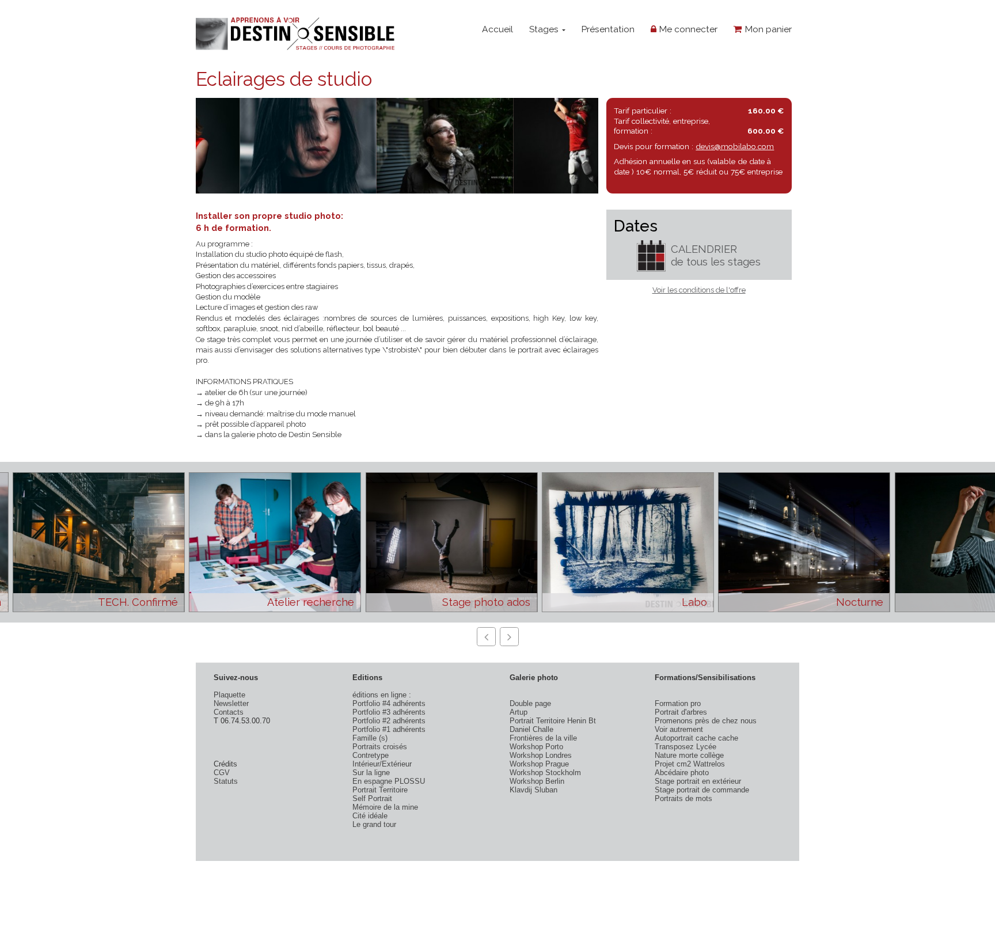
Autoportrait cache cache (696, 738)
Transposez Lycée (685, 746)
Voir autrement (679, 729)
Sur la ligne (371, 772)
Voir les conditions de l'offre (699, 290)
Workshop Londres (541, 755)
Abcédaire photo (682, 772)
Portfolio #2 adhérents (389, 720)
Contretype (370, 755)
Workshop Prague (539, 764)
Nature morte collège (689, 755)
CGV (222, 772)
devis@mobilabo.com (735, 146)
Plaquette (229, 694)
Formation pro (678, 703)
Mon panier (767, 29)
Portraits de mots (683, 798)
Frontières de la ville (543, 738)
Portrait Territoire (380, 790)
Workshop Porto (536, 746)
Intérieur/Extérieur (382, 764)
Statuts (226, 781)
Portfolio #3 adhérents (389, 712)
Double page (530, 703)
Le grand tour (374, 824)
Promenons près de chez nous (706, 720)
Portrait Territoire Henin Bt (553, 720)
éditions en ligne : (381, 694)
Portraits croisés (379, 746)
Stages (545, 29)
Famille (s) (370, 738)
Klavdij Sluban (533, 790)
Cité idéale (370, 815)
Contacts (229, 712)
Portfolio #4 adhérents (389, 703)
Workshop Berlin (537, 781)
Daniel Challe (531, 729)
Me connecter (686, 29)
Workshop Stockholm (545, 772)
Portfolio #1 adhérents (389, 729)
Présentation (608, 29)
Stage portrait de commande (702, 790)
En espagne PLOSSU (388, 781)
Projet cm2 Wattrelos (690, 764)
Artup (518, 712)
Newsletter (231, 703)
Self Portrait (372, 798)
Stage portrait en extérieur (698, 781)
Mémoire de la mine (385, 807)
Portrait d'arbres (681, 712)
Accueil (497, 29)
